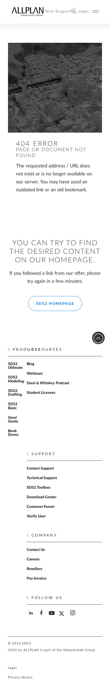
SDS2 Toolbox (38, 487)
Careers (33, 559)
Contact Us (36, 550)
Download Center (41, 497)
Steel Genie (13, 419)
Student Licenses (41, 393)
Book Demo (13, 433)
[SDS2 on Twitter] (62, 617)
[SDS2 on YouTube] (52, 617)
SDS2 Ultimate (15, 366)
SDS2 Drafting (15, 392)
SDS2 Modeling (16, 379)
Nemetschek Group (79, 650)
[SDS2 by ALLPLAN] (27, 15)
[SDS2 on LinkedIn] (31, 617)
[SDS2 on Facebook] (41, 617)
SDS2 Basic (12, 406)
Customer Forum (40, 507)
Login (83, 11)
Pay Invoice (36, 578)
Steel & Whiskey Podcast (48, 383)
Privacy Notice (20, 677)
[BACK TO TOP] (98, 338)
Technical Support (42, 478)
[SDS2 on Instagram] (73, 617)
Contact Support (40, 468)
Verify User (36, 516)
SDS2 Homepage (55, 304)
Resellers (34, 569)
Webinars (35, 373)
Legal (12, 667)
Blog (30, 364)
